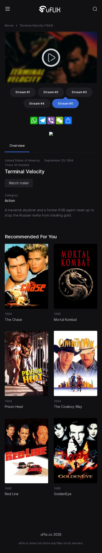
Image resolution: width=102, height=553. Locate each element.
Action (10, 200)
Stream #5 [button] (65, 103)
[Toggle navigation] (7, 9)
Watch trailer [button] (19, 183)
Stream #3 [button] (79, 92)
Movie (9, 25)
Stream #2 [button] (50, 92)
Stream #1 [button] (22, 92)
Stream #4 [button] (37, 103)
